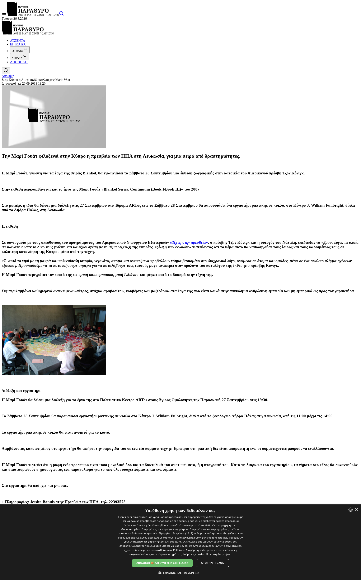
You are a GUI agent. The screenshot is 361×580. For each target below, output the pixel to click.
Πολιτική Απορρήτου (218, 554)
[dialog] (180, 542)
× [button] (356, 509)
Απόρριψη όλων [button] (212, 563)
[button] (180, 572)
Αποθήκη (8, 76)
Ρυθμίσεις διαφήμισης (186, 550)
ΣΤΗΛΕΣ (17, 57)
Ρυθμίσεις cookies (194, 554)
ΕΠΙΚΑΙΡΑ (18, 44)
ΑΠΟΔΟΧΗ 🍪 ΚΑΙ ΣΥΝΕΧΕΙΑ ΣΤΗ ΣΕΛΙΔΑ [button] (162, 563)
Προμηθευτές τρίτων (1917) (176, 533)
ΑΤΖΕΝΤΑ (17, 40)
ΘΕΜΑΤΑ (17, 51)
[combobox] (350, 510)
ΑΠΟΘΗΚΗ (19, 62)
